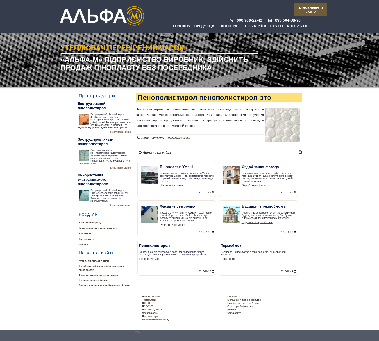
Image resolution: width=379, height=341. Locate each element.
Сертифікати (86, 239)
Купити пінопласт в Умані (94, 261)
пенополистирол (179, 137)
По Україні (255, 26)
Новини (83, 244)
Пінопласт (230, 26)
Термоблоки (149, 299)
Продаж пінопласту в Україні (243, 303)
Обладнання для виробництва (244, 299)
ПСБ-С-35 (147, 306)
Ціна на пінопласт (152, 296)
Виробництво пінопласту (155, 319)
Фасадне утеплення (173, 224)
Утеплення (85, 233)
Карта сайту (234, 313)
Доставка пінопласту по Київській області (104, 285)
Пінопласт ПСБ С (237, 296)
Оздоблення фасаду (255, 185)
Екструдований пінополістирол (98, 228)
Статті (276, 26)
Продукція (205, 26)
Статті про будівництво (240, 306)
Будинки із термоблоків (93, 280)
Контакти (297, 26)
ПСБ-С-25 (147, 303)
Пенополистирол (150, 258)
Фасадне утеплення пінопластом (98, 275)
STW (137, 332)
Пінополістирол (150, 316)
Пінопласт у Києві (152, 309)
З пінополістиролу (90, 222)
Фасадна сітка (150, 313)
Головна (181, 26)
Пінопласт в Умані (172, 185)
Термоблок (228, 258)
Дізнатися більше (120, 132)
